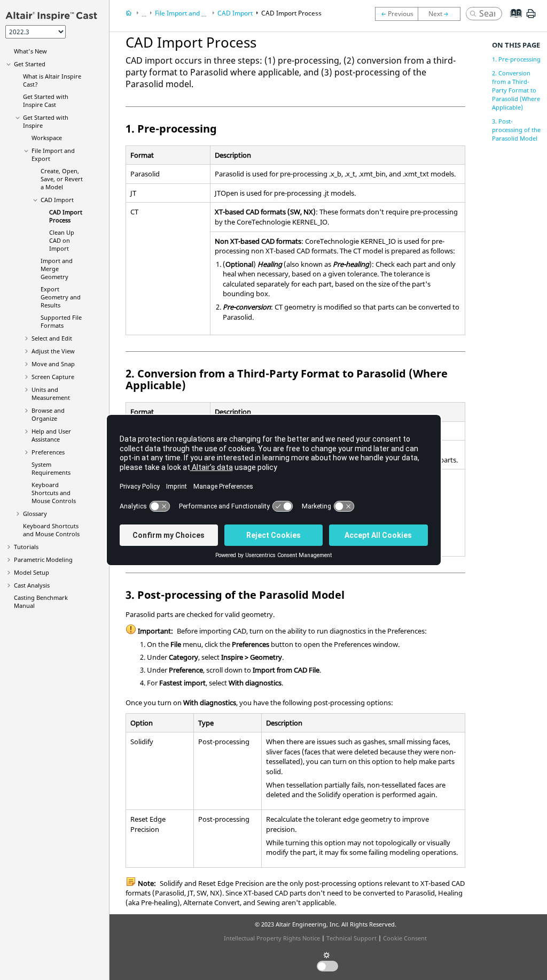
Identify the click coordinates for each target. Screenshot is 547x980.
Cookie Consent (405, 938)
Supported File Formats (61, 321)
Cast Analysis (32, 585)
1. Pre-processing (516, 59)
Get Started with (45, 100)
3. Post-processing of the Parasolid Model (516, 129)
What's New (30, 51)
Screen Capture (53, 377)
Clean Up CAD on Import (61, 240)
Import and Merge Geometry (57, 269)
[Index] (512, 21)
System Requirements (51, 468)
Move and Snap (53, 364)
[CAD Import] (396, 14)
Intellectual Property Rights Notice (272, 938)
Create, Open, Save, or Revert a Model (62, 179)
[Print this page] (531, 17)
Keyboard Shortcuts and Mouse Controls (54, 493)
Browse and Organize (48, 414)
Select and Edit (52, 338)
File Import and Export (188, 13)
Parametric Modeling (43, 559)
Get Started (29, 64)
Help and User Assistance (51, 435)
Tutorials (26, 547)
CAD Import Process (65, 216)
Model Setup (31, 572)
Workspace (47, 138)
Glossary (35, 514)
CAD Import (57, 200)
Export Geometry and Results (61, 297)
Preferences (48, 452)
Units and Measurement (51, 393)
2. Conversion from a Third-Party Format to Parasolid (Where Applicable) (516, 90)
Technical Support (351, 938)
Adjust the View (53, 351)
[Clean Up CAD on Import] (442, 14)
